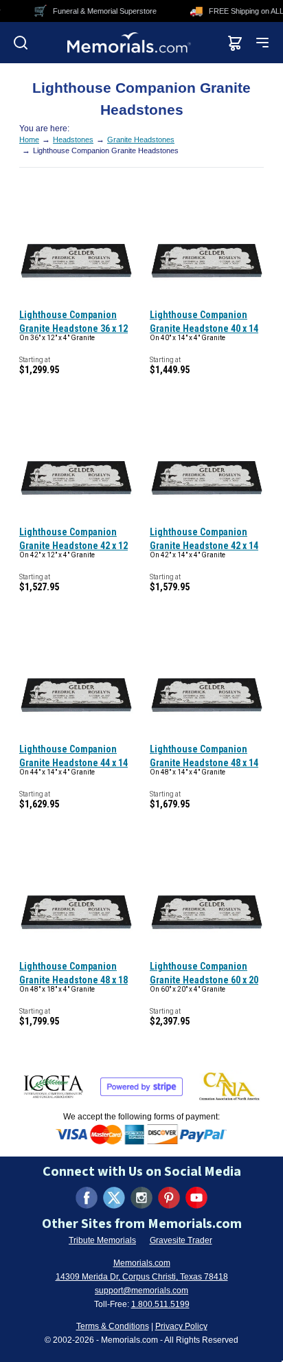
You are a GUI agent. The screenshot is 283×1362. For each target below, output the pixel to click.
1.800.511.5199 (160, 1304)
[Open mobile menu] (262, 42)
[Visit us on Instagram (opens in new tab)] (141, 1198)
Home (29, 139)
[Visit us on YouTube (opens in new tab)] (196, 1198)
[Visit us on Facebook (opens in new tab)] (87, 1198)
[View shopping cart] (235, 42)
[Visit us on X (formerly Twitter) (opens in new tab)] (114, 1198)
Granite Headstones (140, 139)
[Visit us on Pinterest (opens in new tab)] (169, 1198)
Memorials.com (141, 1263)
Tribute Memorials (102, 1240)
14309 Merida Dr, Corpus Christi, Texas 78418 (142, 1277)
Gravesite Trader (181, 1240)
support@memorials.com (141, 1290)
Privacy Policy (181, 1326)
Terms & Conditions (112, 1326)
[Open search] (20, 42)
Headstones (73, 139)
